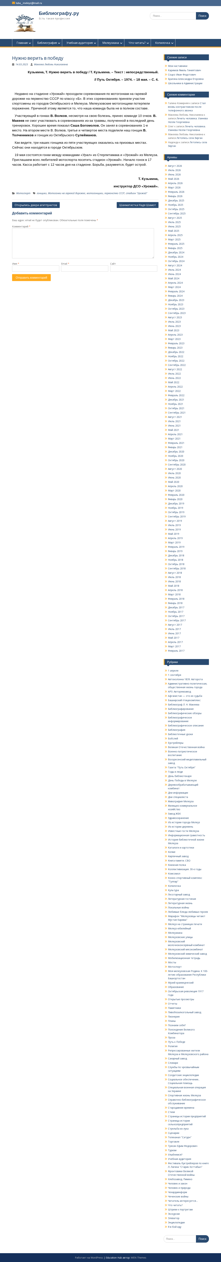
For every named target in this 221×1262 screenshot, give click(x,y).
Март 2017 (174, 646)
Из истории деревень (180, 826)
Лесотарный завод (179, 894)
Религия (172, 1046)
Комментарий (21, 226)
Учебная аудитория (79, 43)
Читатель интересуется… (183, 1200)
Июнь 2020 (174, 477)
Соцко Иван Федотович (182, 74)
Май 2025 (173, 230)
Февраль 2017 (176, 650)
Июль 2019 (174, 525)
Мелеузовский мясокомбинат (185, 949)
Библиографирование (181, 708)
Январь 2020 (175, 499)
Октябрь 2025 (176, 209)
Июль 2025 (174, 222)
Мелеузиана (110, 43)
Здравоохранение (178, 818)
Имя (15, 263)
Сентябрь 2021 (177, 412)
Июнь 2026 (174, 174)
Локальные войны (178, 907)
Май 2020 (173, 481)
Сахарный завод (177, 1058)
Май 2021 (173, 430)
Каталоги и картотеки (181, 847)
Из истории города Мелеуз (184, 822)
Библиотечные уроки (180, 734)
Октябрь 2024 (176, 261)
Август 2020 (175, 468)
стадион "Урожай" (136, 193)
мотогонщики (95, 193)
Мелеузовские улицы (180, 937)
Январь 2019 (175, 551)
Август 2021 (175, 417)
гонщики (42, 193)
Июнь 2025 (174, 226)
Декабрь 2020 (176, 451)
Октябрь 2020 (176, 460)
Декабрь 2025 (176, 200)
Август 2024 (175, 265)
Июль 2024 (174, 269)
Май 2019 (173, 533)
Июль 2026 (174, 170)
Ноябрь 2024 (175, 256)
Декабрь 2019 (176, 503)
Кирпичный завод (178, 856)
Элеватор (173, 1218)
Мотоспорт (23, 193)
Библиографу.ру (59, 13)
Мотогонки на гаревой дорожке (66, 193)
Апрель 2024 (175, 282)
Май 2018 (173, 585)
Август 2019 (175, 520)
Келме (171, 852)
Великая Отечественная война (186, 747)
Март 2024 (174, 287)
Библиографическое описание (186, 725)
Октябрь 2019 (176, 512)
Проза (171, 1037)
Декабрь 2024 (176, 252)
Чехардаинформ (177, 1192)
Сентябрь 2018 (177, 568)
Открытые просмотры (181, 999)
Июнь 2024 (174, 274)
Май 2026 (173, 178)
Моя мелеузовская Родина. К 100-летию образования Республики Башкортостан (188, 974)
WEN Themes (138, 1257)
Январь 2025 (175, 248)
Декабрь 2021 (176, 399)
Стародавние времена (181, 1107)
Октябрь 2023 (176, 308)
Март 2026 (174, 187)
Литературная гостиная (182, 898)
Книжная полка (177, 864)
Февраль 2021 (176, 443)
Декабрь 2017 (176, 607)
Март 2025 (174, 239)
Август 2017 (175, 624)
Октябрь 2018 (176, 564)
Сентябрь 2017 (177, 620)
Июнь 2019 (174, 529)
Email (65, 263)
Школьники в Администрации (185, 83)
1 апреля (173, 670)
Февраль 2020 (176, 494)
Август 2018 (175, 572)
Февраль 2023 (176, 343)
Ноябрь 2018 (175, 559)
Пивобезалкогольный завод (184, 1012)
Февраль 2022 (176, 395)
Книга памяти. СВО (179, 860)
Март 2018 (174, 594)
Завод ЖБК (174, 813)
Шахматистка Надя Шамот (137, 205)
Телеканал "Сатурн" (179, 1137)
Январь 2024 (175, 295)
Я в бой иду (174, 1226)
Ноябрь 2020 (175, 455)
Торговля (173, 1141)
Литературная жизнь (180, 903)
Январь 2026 (175, 196)
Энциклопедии (176, 1222)
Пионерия (174, 1016)
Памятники (174, 1008)
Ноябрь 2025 (175, 204)
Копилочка (162, 43)
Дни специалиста (178, 797)
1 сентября (174, 675)
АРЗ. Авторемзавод (179, 691)
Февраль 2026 (176, 191)
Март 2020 (174, 490)
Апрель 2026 (175, 183)
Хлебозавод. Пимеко (180, 1179)
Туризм (172, 1150)
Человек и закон (177, 1183)
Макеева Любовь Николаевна (51, 64)
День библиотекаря (179, 776)
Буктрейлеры (175, 742)
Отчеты (172, 1003)
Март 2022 (174, 391)
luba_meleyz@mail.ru (29, 3)
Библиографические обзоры (184, 713)
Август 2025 (175, 217)
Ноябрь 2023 (175, 304)
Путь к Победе (176, 1041)
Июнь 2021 (174, 425)
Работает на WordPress (89, 1257)
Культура (173, 890)
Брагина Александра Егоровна (186, 79)
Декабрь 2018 (176, 555)
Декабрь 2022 (176, 352)
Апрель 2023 (175, 334)
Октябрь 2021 (176, 408)
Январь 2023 (175, 347)
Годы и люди (175, 771)
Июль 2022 (174, 373)
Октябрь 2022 (176, 360)
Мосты (172, 962)
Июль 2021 (174, 421)
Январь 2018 (175, 603)
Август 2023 (175, 317)
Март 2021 (174, 438)
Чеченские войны (178, 1196)
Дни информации (178, 792)
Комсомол (174, 873)
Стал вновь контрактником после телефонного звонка (187, 106)
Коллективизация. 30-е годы (184, 869)
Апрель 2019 (175, 538)
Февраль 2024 (176, 291)
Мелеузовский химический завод (187, 953)
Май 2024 (173, 278)
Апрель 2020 (175, 486)
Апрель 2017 (175, 642)
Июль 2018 (174, 577)
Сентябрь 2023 (177, 313)
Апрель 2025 (175, 235)
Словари (173, 1062)
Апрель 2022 (175, 386)
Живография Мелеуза (181, 801)
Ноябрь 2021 (175, 404)
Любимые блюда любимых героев (188, 911)
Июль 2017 (174, 629)
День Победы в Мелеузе (182, 780)
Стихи (171, 1112)
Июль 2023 (174, 321)
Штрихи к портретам (180, 1209)
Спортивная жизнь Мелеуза (184, 1095)
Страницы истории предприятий (187, 1116)
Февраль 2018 (176, 598)
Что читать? (137, 43)
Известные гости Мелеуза (183, 831)
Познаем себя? (177, 1025)
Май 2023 (173, 330)
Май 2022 (173, 382)
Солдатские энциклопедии (183, 1075)
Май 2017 (173, 637)
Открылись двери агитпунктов (36, 205)
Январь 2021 (175, 447)
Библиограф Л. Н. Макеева (183, 704)
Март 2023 (174, 339)
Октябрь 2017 (176, 616)
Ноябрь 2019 (175, 507)
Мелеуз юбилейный (179, 928)
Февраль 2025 (176, 243)
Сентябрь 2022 (177, 365)
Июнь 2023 (174, 326)
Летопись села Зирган (190, 138)
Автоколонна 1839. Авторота (185, 679)
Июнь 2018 (174, 581)
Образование (176, 987)
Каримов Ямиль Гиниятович (184, 70)
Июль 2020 (174, 473)
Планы (172, 1021)
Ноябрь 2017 (175, 611)
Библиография (47, 43)
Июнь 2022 (174, 378)
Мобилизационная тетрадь (184, 958)
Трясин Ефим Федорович (182, 1146)
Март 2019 (174, 542)
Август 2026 (175, 165)
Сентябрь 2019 (177, 516)
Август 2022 (175, 369)
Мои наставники (177, 66)
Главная (22, 43)
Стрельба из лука (178, 1128)
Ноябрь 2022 (175, 356)
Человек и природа (179, 1187)
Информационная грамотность (186, 835)
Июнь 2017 (174, 633)
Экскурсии (174, 1213)
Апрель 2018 (175, 590)
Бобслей (173, 738)
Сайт (113, 263)
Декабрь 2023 (176, 300)
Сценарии (173, 1133)
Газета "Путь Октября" (181, 767)
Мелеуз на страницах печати (185, 924)
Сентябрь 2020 (177, 464)
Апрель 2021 (175, 434)
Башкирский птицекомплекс (184, 700)
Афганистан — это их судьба (185, 695)
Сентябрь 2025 (177, 213)
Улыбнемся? (175, 1154)
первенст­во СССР (114, 193)
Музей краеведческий (181, 982)
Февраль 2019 (176, 546)
